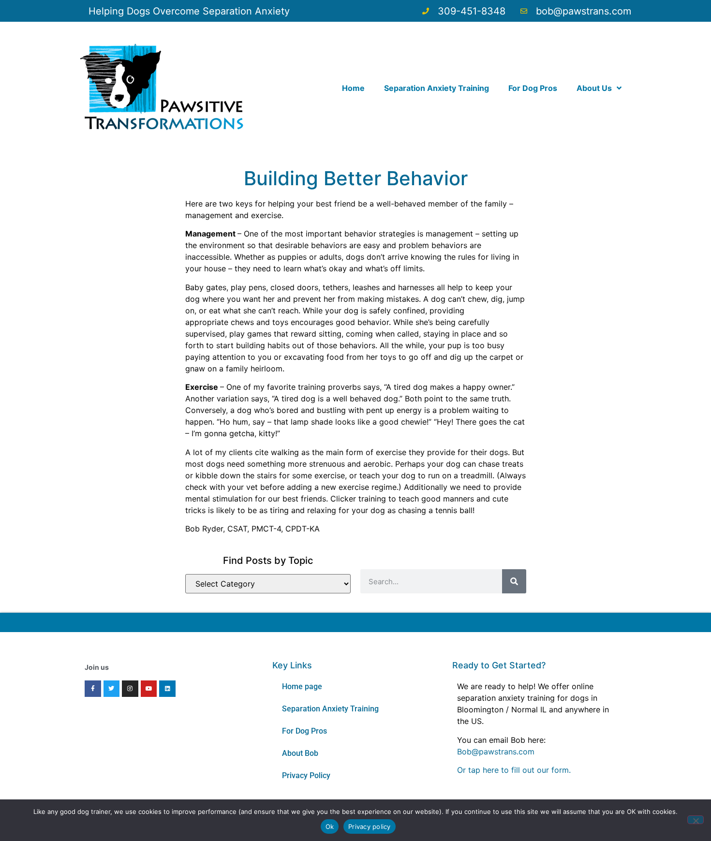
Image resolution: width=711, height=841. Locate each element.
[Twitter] (112, 688)
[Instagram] (130, 688)
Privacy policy (369, 826)
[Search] (514, 581)
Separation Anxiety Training (436, 88)
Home (353, 88)
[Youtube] (149, 688)
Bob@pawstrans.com (495, 751)
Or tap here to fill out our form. (514, 770)
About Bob (300, 753)
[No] (695, 819)
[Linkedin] (167, 688)
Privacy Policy (306, 775)
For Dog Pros (532, 88)
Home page (302, 686)
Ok (330, 826)
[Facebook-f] (93, 688)
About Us (594, 88)
